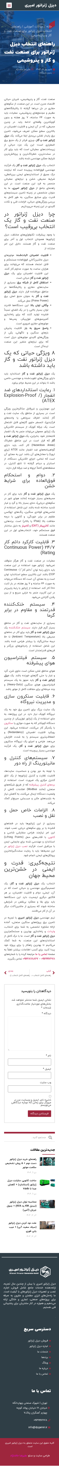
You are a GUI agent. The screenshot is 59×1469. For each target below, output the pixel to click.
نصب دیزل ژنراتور (18, 846)
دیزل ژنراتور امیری (40, 5)
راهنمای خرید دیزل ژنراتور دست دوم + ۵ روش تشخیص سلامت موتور (20, 1163)
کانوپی (51, 837)
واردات (51, 931)
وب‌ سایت (45, 1082)
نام (48, 1055)
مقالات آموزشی (33, 27)
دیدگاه (46, 1013)
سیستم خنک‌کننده (19, 628)
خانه (49, 27)
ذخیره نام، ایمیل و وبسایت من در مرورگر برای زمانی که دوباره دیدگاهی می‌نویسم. (31, 1102)
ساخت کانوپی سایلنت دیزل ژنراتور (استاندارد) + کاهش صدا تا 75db (21, 1184)
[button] (9, 5)
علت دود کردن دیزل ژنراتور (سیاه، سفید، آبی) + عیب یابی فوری (22, 1227)
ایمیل (47, 1069)
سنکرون (8, 723)
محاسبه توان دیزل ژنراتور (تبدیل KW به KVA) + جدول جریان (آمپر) (21, 1206)
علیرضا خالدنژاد (19, 1455)
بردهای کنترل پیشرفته (42, 785)
